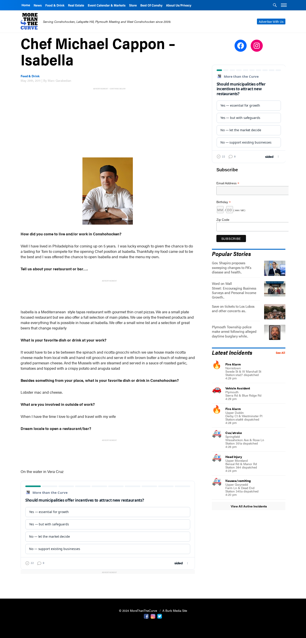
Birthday (223, 202)
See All (280, 353)
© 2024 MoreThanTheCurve (138, 610)
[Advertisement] (109, 122)
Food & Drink (30, 76)
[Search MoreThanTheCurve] (275, 5)
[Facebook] (146, 615)
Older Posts (108, 584)
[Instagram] (153, 615)
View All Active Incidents (249, 506)
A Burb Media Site (174, 610)
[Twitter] (159, 615)
